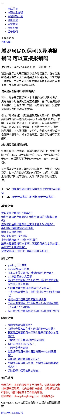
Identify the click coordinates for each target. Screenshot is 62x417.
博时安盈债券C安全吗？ (14, 236)
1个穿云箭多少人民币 (20, 276)
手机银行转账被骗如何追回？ (17, 228)
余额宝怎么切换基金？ (14, 247)
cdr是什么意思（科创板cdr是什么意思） (33, 196)
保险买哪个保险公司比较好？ (17, 213)
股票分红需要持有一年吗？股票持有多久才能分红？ (30, 243)
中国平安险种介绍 (11, 232)
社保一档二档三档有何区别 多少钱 (27, 299)
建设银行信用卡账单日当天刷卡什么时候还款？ (28, 224)
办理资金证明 (15, 12)
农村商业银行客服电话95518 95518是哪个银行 (33, 311)
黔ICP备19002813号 (12, 412)
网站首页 (13, 8)
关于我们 (13, 31)
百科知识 (13, 28)
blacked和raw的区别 (18, 269)
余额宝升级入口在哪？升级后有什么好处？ (25, 251)
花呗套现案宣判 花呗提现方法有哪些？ (30, 288)
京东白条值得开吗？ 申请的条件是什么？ (31, 272)
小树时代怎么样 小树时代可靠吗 (19, 239)
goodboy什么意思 (17, 265)
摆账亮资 (13, 20)
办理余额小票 (15, 16)
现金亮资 (13, 24)
